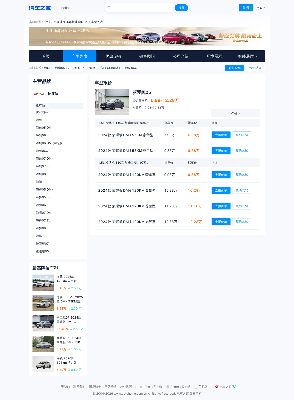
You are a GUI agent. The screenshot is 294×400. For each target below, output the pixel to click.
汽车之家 (226, 386)
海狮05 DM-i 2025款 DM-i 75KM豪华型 (70, 299)
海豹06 (79, 68)
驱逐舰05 (142, 92)
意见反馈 (110, 386)
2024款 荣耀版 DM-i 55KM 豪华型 (125, 135)
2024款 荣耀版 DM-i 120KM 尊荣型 (127, 206)
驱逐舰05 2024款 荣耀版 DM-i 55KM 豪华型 (70, 340)
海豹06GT (132, 68)
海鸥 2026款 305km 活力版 (67, 360)
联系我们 (79, 386)
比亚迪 (40, 105)
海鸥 (47, 68)
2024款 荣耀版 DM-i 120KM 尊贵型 (127, 190)
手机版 (203, 386)
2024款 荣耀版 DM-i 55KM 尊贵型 (125, 150)
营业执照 (126, 386)
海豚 (92, 68)
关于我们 (64, 386)
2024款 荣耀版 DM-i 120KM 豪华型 (127, 175)
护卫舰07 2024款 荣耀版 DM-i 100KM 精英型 (69, 320)
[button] (177, 104)
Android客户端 (180, 386)
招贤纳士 (95, 386)
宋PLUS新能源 (110, 68)
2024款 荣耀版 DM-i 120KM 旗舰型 (127, 222)
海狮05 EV (62, 68)
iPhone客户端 (153, 386)
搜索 (181, 7)
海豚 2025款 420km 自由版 (67, 279)
